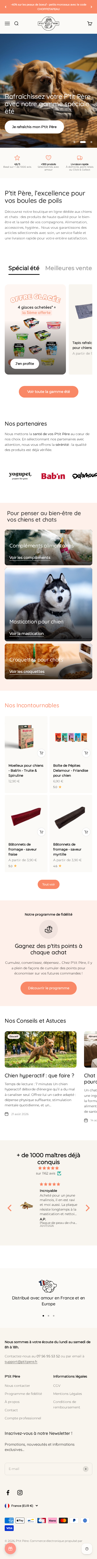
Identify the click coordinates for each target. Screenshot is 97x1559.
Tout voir (48, 884)
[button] (10, 1207)
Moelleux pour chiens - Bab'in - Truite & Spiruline (25, 770)
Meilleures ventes (70, 268)
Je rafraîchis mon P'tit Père (34, 127)
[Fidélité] (10, 1548)
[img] (48, 1168)
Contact (11, 1410)
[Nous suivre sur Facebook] (8, 1492)
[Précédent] (5, 6)
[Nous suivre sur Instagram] (20, 1492)
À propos (12, 1402)
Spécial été (24, 268)
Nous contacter (17, 1385)
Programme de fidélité (23, 1394)
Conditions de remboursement (66, 1404)
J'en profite (25, 363)
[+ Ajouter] (41, 753)
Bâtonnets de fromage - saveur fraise (22, 849)
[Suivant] (91, 6)
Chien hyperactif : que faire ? (39, 1075)
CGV (57, 1385)
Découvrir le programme (48, 988)
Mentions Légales (67, 1394)
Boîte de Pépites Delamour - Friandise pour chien (70, 770)
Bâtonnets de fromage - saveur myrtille (67, 849)
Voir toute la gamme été (48, 391)
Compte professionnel (23, 1418)
